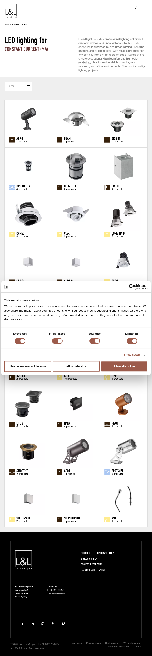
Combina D (118, 233)
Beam (67, 138)
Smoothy (22, 470)
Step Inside (23, 518)
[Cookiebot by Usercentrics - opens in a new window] (131, 287)
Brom (115, 186)
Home (8, 25)
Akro (19, 138)
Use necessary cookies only (28, 366)
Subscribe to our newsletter (97, 553)
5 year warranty (90, 558)
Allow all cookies (124, 366)
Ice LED (20, 375)
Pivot (115, 423)
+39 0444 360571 (57, 590)
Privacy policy (93, 643)
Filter (11, 86)
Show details (132, 354)
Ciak (67, 233)
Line (114, 375)
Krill (67, 375)
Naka (67, 423)
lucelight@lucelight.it (58, 593)
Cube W (68, 281)
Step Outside (72, 518)
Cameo (20, 233)
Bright (116, 138)
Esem (115, 281)
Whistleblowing (131, 643)
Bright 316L (23, 186)
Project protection (92, 564)
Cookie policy (112, 643)
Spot (67, 470)
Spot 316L (117, 470)
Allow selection (76, 366)
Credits (138, 647)
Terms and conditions (118, 647)
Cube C (20, 281)
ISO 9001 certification (93, 569)
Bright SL (70, 186)
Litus (19, 423)
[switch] (57, 341)
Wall (115, 518)
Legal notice (76, 643)
